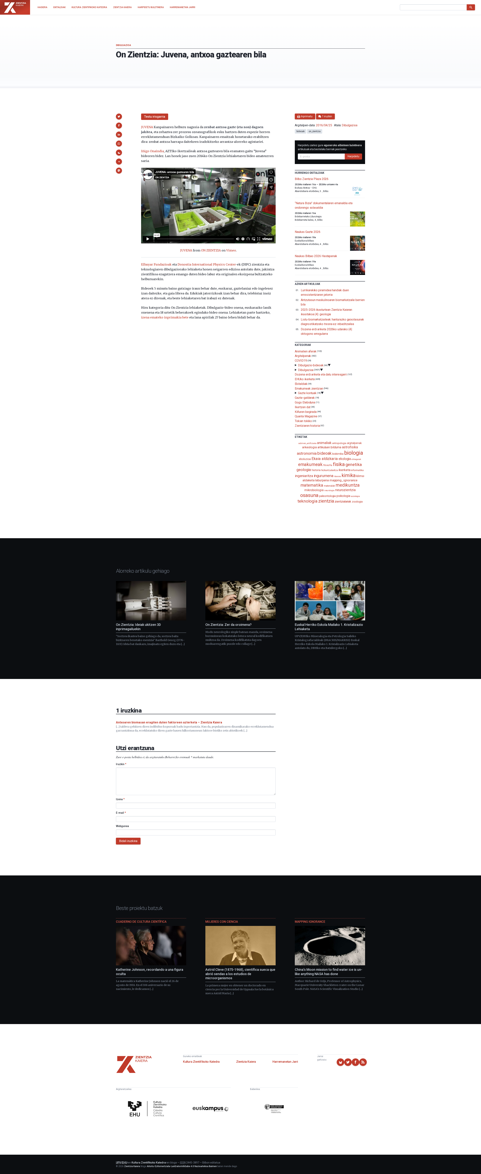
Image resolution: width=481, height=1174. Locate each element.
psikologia (343, 496)
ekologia (345, 459)
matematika (311, 485)
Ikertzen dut (302, 407)
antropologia (339, 443)
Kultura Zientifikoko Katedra (201, 1061)
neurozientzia (345, 490)
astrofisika (350, 447)
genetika (354, 464)
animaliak (324, 443)
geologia (303, 469)
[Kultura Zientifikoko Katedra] (148, 1109)
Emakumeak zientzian (309, 388)
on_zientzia (315, 131)
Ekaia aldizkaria (325, 458)
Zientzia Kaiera (246, 1061)
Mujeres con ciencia (221, 921)
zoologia (357, 501)
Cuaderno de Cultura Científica (141, 921)
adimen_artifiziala (307, 443)
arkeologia (309, 447)
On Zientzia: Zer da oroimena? (228, 625)
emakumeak (310, 464)
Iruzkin (121, 764)
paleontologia (327, 496)
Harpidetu (353, 156)
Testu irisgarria (154, 116)
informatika (357, 470)
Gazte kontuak (307, 393)
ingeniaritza (304, 476)
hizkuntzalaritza (329, 470)
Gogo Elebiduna (305, 402)
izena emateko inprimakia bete (164, 317)
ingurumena (324, 475)
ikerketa (344, 470)
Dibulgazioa (123, 45)
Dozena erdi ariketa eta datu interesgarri (321, 374)
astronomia (307, 453)
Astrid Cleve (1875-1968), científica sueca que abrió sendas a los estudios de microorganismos (240, 974)
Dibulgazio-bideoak (311, 365)
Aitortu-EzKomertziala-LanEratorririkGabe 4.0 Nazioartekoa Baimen (182, 1166)
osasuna (309, 495)
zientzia (326, 501)
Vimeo (231, 250)
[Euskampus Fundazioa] (211, 1109)
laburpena (322, 480)
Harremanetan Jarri (285, 1061)
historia (316, 470)
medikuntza (348, 485)
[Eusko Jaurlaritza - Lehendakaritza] (274, 1109)
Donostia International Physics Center (206, 264)
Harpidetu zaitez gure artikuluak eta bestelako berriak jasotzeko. (330, 147)
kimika (349, 475)
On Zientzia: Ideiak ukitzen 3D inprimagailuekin (138, 627)
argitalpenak (354, 443)
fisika (339, 464)
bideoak (300, 131)
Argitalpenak (303, 356)
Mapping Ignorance (310, 921)
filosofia (327, 465)
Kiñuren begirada (306, 411)
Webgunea (122, 826)
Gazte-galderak (305, 398)
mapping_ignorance (344, 480)
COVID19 (301, 360)
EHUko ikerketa (305, 379)
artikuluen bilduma (329, 447)
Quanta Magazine (306, 416)
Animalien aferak (305, 351)
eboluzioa (305, 459)
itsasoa (337, 476)
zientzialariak (343, 501)
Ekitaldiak (301, 384)
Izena (120, 799)
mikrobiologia (314, 490)
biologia (353, 453)
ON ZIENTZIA (211, 250)
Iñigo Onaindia (152, 151)
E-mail (121, 812)
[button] (119, 117)
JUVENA (147, 127)
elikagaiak (356, 459)
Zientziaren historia (307, 425)
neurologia (329, 490)
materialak (329, 485)
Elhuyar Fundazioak (156, 264)
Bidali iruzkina (128, 841)
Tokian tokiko (303, 421)
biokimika (337, 453)
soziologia (355, 496)
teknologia (307, 501)
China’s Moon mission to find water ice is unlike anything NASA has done (328, 972)
